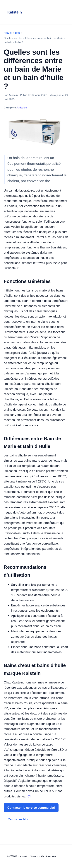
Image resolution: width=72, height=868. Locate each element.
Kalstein (14, 12)
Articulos (22, 107)
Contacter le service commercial (31, 807)
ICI (29, 796)
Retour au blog (18, 819)
